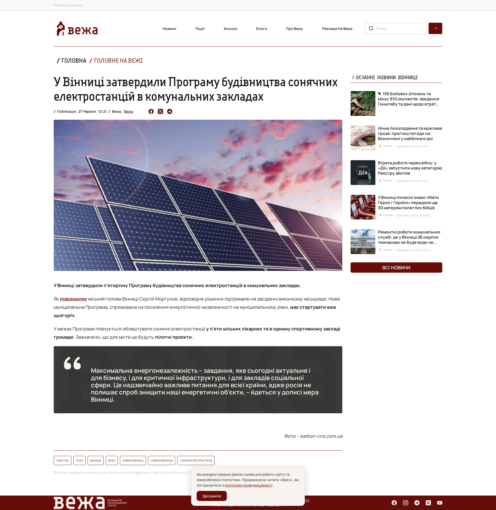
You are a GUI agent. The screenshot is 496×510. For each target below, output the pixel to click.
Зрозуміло (211, 495)
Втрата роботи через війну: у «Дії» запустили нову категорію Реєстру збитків (410, 168)
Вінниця (95, 460)
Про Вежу (294, 28)
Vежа (79, 460)
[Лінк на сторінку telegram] (417, 502)
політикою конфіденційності (248, 485)
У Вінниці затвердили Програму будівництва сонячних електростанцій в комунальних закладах (196, 88)
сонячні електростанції (196, 460)
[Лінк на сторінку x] (428, 502)
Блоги (261, 28)
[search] (435, 28)
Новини (169, 28)
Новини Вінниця (162, 460)
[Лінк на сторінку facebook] (394, 502)
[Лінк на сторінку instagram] (405, 502)
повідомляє (73, 299)
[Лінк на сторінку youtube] (439, 502)
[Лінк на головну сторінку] (77, 28)
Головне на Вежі (118, 60)
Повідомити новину (68, 5)
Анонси (230, 28)
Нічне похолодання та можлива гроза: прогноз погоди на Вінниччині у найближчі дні (410, 133)
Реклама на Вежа (337, 28)
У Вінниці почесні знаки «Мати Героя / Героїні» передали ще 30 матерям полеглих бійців (408, 203)
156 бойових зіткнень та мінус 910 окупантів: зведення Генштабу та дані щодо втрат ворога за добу (408, 99)
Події (200, 28)
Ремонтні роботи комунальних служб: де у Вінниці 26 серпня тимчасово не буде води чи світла (409, 239)
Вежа (128, 111)
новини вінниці (132, 460)
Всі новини (396, 267)
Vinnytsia (62, 460)
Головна (73, 60)
